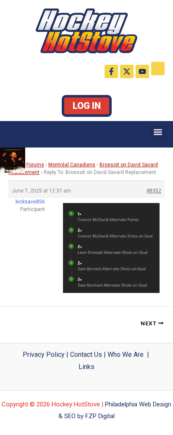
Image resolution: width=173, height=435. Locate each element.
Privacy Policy (44, 355)
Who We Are (125, 355)
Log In (87, 105)
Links (86, 367)
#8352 (154, 191)
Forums (35, 165)
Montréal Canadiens (71, 165)
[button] (158, 132)
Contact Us (86, 355)
